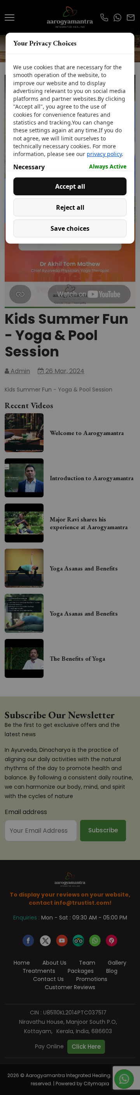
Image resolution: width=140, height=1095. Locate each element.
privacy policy (104, 154)
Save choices (70, 228)
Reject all (70, 207)
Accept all (70, 186)
